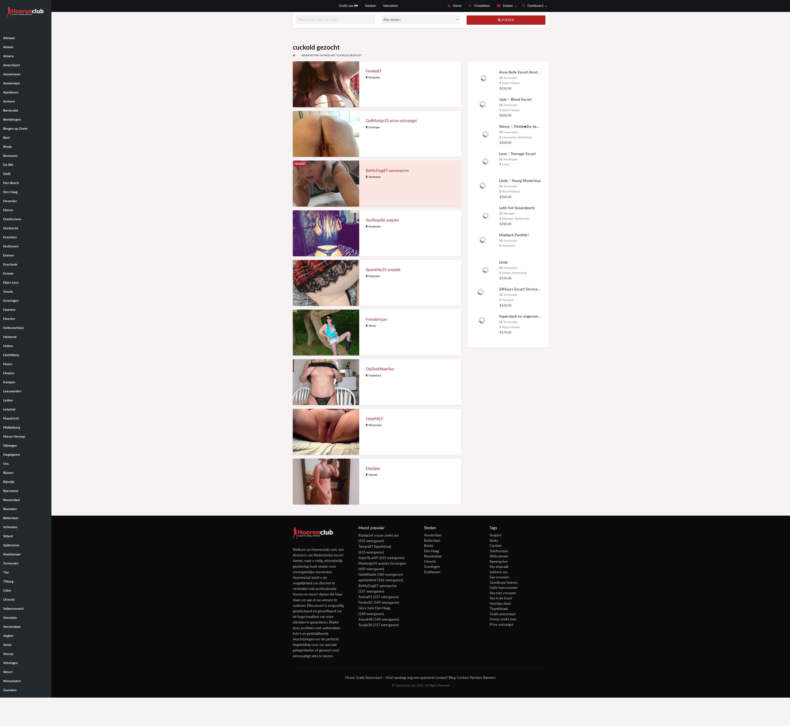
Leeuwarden (511, 132)
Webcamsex (499, 556)
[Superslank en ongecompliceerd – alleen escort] (482, 324)
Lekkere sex (499, 572)
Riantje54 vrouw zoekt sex (378, 535)
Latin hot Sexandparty (517, 208)
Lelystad (372, 475)
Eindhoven (432, 572)
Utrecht (430, 561)
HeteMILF (374, 419)
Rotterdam (374, 77)
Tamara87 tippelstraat (374, 546)
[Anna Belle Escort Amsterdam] (483, 80)
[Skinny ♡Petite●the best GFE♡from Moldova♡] (485, 134)
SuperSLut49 (368, 558)
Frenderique (376, 320)
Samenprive (499, 561)
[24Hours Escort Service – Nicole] (480, 297)
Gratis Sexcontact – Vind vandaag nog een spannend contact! (402, 677)
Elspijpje (373, 469)
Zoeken (507, 20)
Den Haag (431, 551)
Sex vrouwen (499, 577)
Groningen (374, 127)
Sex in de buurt (501, 598)
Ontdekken (481, 5)
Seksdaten (390, 5)
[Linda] (485, 270)
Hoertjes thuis (500, 603)
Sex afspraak (499, 567)
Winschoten (375, 425)
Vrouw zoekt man (503, 619)
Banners (489, 677)
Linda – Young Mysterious (520, 181)
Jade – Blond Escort (515, 99)
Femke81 (374, 71)
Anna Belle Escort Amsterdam (523, 72)
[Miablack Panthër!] (482, 242)
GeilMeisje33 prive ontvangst (391, 121)
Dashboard (535, 5)
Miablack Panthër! (514, 235)
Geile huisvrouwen (504, 588)
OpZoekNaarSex (380, 369)
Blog (452, 677)
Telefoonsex (499, 551)
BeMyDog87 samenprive (387, 171)
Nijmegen (509, 213)
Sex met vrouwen (503, 593)
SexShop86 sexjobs (382, 220)
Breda (428, 546)
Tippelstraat (499, 609)
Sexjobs (495, 535)
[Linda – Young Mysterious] (482, 188)
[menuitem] (454, 6)
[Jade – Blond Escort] (482, 107)
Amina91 (365, 597)
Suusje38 (365, 625)
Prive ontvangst (501, 624)
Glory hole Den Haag (374, 608)
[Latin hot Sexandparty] (485, 215)
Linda (503, 262)
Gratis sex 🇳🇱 (348, 5)
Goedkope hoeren (503, 582)
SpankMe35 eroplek (383, 270)
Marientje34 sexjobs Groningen (382, 563)
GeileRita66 (367, 574)
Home (456, 5)
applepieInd (367, 580)
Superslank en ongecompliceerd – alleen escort (537, 316)
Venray (372, 326)
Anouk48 (365, 619)
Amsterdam (374, 177)
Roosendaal (432, 556)
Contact (463, 677)
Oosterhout (374, 375)
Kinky (494, 540)
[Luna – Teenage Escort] (485, 161)
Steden (507, 5)
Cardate (496, 546)
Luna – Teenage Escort (517, 154)
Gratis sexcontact (503, 614)
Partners (476, 677)
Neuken (370, 5)
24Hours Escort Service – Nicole (525, 289)
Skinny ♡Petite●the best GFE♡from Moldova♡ (538, 127)
